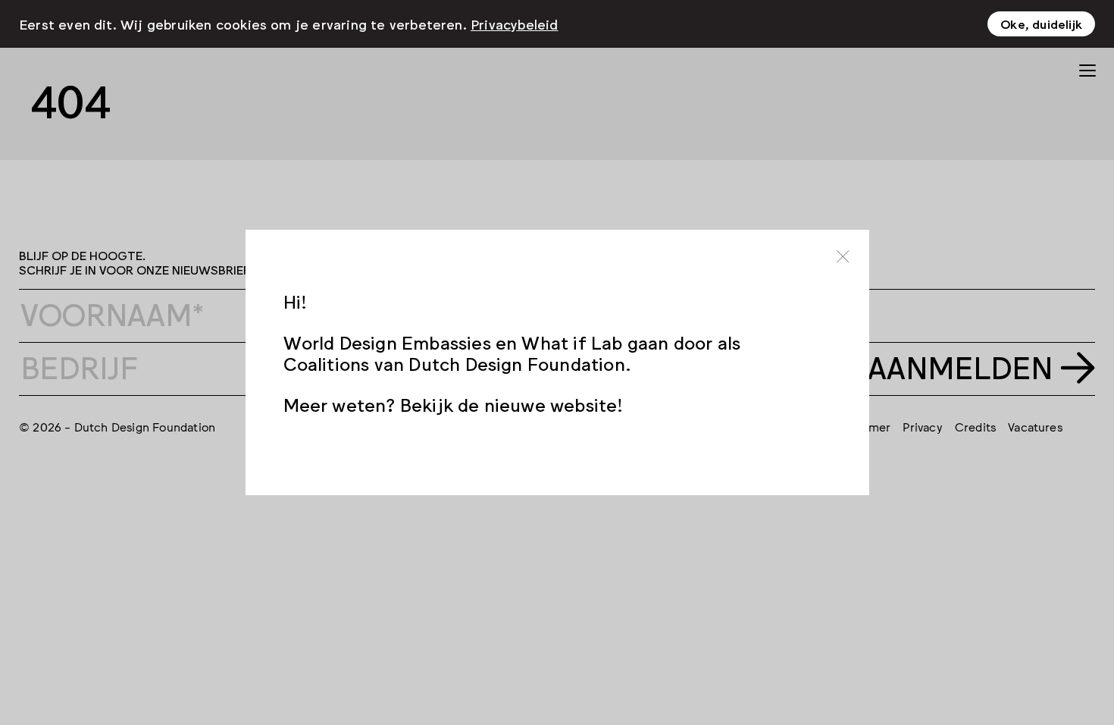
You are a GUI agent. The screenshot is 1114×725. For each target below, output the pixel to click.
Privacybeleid (515, 23)
